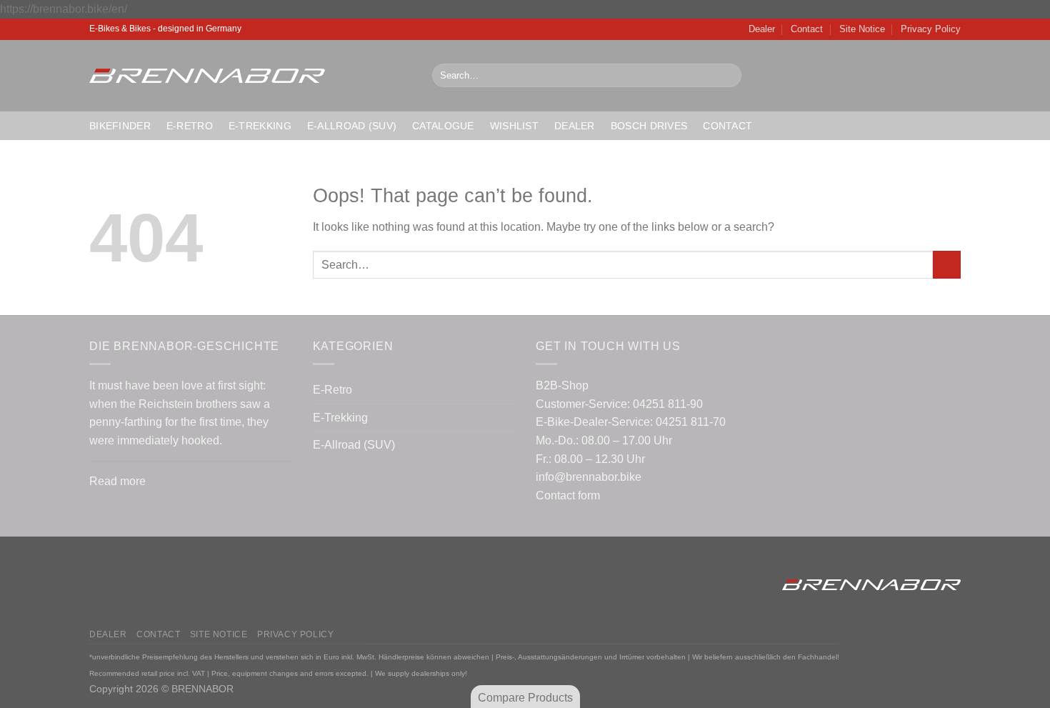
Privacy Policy (931, 29)
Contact (807, 29)
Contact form (568, 495)
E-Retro (189, 125)
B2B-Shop (562, 385)
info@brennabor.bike (588, 477)
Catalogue (443, 125)
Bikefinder (120, 125)
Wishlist (514, 125)
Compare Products (525, 698)
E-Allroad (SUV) (351, 125)
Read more (117, 481)
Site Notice (862, 29)
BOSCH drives (649, 125)
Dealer (762, 29)
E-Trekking (260, 125)
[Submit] (727, 76)
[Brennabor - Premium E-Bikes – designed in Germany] (250, 76)
